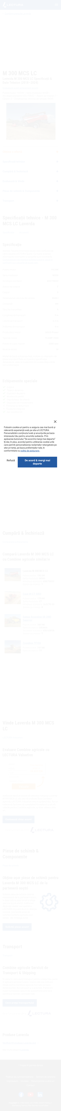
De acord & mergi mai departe (37, 462)
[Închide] (55, 421)
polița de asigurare (30, 450)
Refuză (11, 460)
